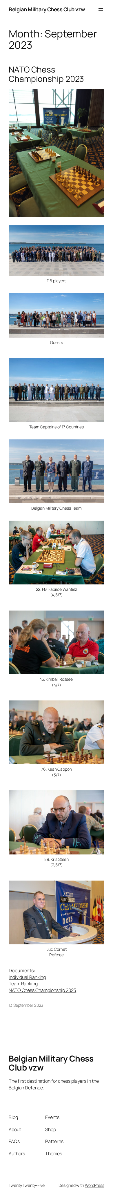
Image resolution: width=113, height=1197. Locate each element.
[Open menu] (100, 9)
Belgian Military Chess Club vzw (47, 9)
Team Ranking (23, 983)
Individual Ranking (27, 977)
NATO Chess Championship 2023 (46, 74)
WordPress (94, 1185)
